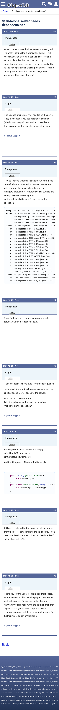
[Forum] (50, 4)
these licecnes (37, 689)
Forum (5, 11)
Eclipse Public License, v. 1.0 (11, 678)
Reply (5, 644)
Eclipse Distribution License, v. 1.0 (37, 678)
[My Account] (56, 4)
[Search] (44, 4)
